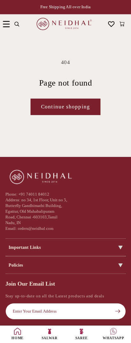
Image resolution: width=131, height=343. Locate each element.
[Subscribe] (117, 311)
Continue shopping (65, 107)
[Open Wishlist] (111, 24)
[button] (6, 24)
